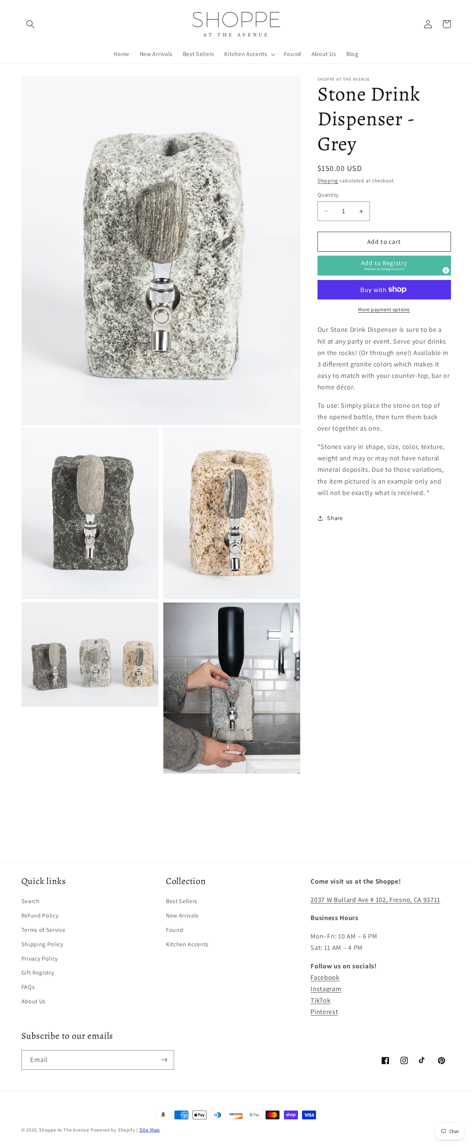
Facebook (325, 977)
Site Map (149, 1129)
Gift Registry (37, 972)
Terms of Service (43, 930)
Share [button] (335, 518)
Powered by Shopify (113, 1130)
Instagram (325, 988)
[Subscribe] (164, 1060)
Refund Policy (40, 915)
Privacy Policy (39, 958)
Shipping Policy (42, 944)
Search (30, 901)
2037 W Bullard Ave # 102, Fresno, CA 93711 (375, 899)
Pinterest (324, 1011)
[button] (30, 24)
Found (174, 930)
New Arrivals (182, 915)
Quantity (328, 194)
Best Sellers (181, 901)
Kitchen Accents (187, 944)
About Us (33, 1001)
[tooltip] (445, 270)
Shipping (327, 180)
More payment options (384, 309)
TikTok (320, 1000)
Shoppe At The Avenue (65, 1130)
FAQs (28, 987)
